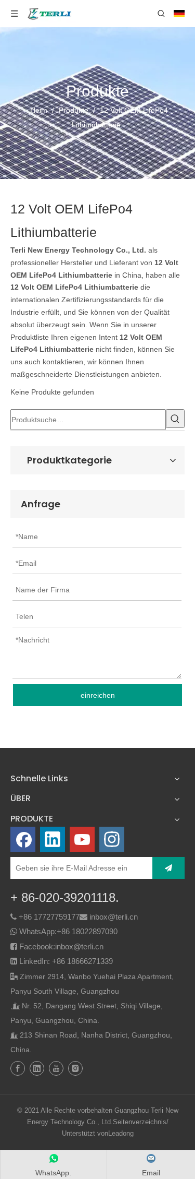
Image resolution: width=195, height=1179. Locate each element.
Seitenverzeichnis (139, 1122)
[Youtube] (82, 839)
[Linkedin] (52, 839)
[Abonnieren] (168, 868)
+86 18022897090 (87, 931)
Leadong (121, 1133)
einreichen (98, 695)
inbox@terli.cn (113, 916)
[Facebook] (22, 839)
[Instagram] (111, 839)
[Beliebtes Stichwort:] (175, 418)
